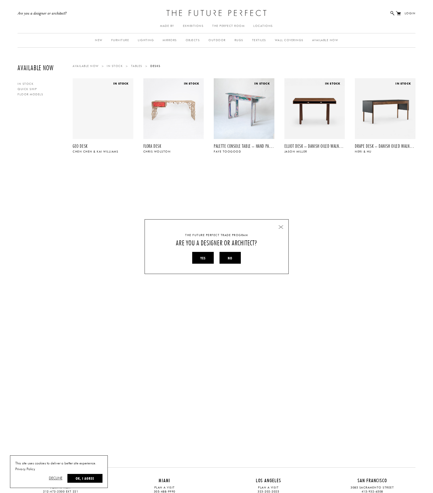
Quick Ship (27, 89)
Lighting (146, 40)
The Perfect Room (228, 26)
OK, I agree (85, 478)
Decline (55, 478)
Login (410, 13)
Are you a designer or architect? (42, 14)
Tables (136, 66)
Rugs (239, 40)
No (230, 258)
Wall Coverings (289, 40)
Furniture (120, 40)
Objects (193, 40)
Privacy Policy (25, 469)
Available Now (325, 40)
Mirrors (170, 40)
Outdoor (217, 40)
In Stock (26, 84)
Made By (167, 26)
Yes (202, 258)
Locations (263, 26)
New (98, 40)
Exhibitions (193, 26)
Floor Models (30, 94)
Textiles (259, 40)
